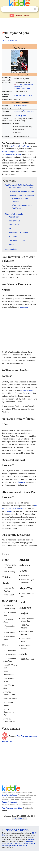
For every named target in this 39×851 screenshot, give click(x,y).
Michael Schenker (27, 390)
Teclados (17, 115)
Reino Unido (18, 86)
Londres (21, 482)
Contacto (22, 845)
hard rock (26, 111)
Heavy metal (18, 111)
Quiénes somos (28, 843)
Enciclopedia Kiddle (9, 795)
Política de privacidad (9, 845)
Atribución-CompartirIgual (11, 802)
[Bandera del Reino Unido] (15, 84)
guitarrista (10, 154)
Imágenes (19, 16)
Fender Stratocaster (16, 508)
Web (12, 16)
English (26, 16)
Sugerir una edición (19, 818)
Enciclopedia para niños (10, 40)
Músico (16, 105)
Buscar (35, 9)
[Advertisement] (19, 24)
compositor (23, 105)
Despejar (31, 9)
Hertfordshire (28, 84)
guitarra (23, 115)
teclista (18, 154)
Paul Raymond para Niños (12, 808)
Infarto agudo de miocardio (23, 95)
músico (4, 151)
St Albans (20, 84)
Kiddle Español (7, 843)
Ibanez (9, 511)
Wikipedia (31, 839)
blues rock (24, 307)
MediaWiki (29, 841)
